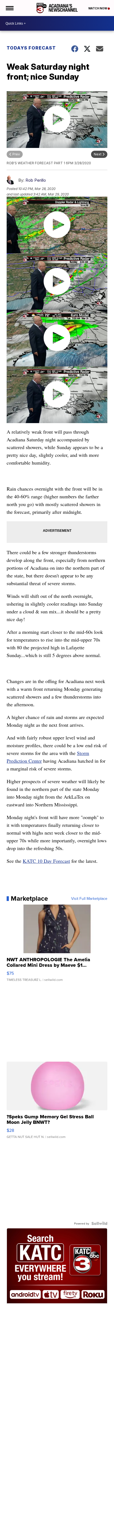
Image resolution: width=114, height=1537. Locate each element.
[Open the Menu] (9, 8)
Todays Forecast (31, 48)
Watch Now (98, 8)
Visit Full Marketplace (89, 898)
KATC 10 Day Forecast (46, 861)
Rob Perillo (35, 180)
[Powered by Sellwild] (99, 1223)
